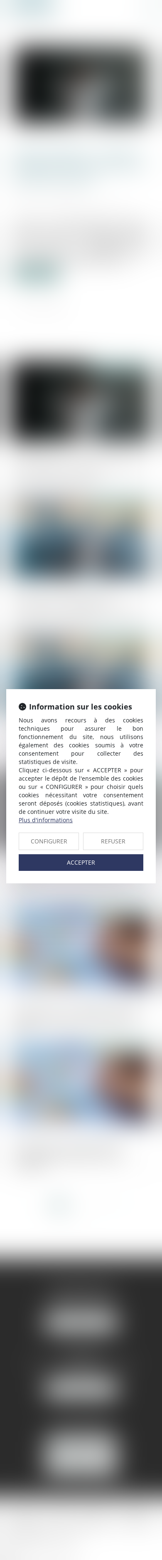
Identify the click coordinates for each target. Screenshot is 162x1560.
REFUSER (113, 841)
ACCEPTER (81, 862)
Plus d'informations (46, 820)
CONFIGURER (49, 841)
